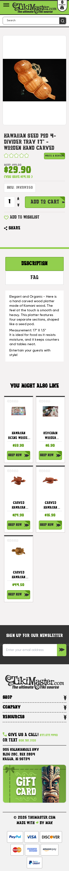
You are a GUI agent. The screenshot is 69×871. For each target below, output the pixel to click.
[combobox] (34, 20)
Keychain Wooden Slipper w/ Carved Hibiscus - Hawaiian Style (50, 436)
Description (34, 263)
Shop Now (15, 455)
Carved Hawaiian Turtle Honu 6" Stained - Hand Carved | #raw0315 (50, 506)
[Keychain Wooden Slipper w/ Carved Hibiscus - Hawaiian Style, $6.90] (50, 411)
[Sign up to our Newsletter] (61, 650)
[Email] (24, 228)
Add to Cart (45, 202)
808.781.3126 (27, 740)
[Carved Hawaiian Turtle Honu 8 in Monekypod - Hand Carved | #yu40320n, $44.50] (19, 550)
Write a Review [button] (54, 156)
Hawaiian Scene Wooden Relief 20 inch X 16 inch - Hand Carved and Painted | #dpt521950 (19, 436)
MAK (49, 823)
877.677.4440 (49, 735)
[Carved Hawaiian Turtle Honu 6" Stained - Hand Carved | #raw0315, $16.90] (50, 481)
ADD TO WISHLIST (24, 217)
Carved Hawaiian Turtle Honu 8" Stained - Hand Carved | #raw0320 (18, 506)
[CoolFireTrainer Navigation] (6, 5)
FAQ (34, 277)
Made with (26, 823)
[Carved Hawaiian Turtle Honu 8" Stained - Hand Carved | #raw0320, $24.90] (19, 481)
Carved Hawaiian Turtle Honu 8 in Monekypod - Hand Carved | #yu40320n (18, 575)
